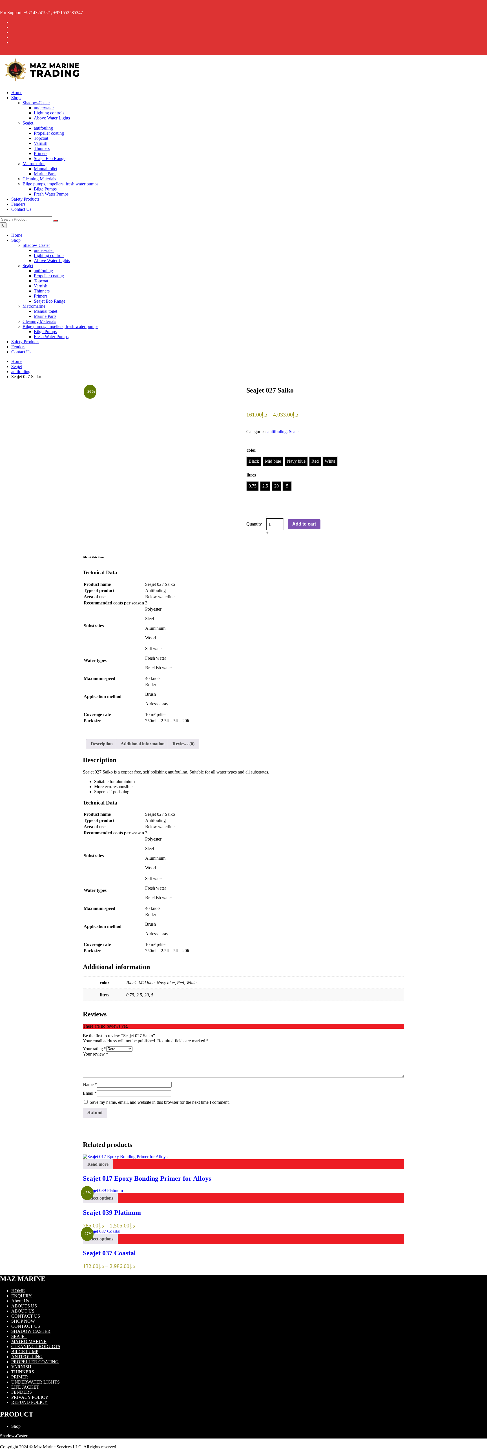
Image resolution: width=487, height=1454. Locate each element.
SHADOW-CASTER (30, 1331)
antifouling (43, 270)
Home (16, 92)
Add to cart (304, 524)
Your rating (94, 1048)
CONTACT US (25, 1316)
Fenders (18, 204)
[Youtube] (13, 42)
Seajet (28, 265)
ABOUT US (22, 1311)
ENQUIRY (21, 1295)
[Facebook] (13, 22)
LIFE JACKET (25, 1387)
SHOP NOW (23, 1321)
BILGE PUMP (24, 1351)
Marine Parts (45, 316)
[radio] (253, 461)
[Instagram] (13, 32)
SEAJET (19, 1336)
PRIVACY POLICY (29, 1397)
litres (251, 475)
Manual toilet (45, 311)
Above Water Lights (52, 260)
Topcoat (41, 280)
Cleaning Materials (39, 321)
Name (90, 1084)
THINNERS (22, 1371)
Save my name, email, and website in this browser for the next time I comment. (160, 1102)
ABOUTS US (24, 1306)
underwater (44, 250)
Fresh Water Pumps (51, 336)
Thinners (42, 291)
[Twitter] (13, 27)
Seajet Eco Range (49, 301)
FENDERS (21, 1392)
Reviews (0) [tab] (183, 743)
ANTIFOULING (27, 1356)
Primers (40, 296)
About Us (20, 1300)
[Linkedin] (13, 37)
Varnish (40, 285)
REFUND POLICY (29, 1402)
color (251, 450)
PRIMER (19, 1377)
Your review (95, 1054)
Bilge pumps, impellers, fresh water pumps (60, 326)
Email (90, 1093)
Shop (16, 97)
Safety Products (25, 199)
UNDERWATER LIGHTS (35, 1382)
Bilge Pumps (45, 331)
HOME (18, 1290)
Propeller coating (49, 275)
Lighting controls (49, 255)
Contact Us (21, 209)
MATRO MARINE (29, 1341)
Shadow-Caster (36, 245)
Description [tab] (102, 743)
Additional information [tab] (143, 743)
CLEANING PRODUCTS (35, 1346)
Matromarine (34, 306)
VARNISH (21, 1366)
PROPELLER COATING (35, 1361)
